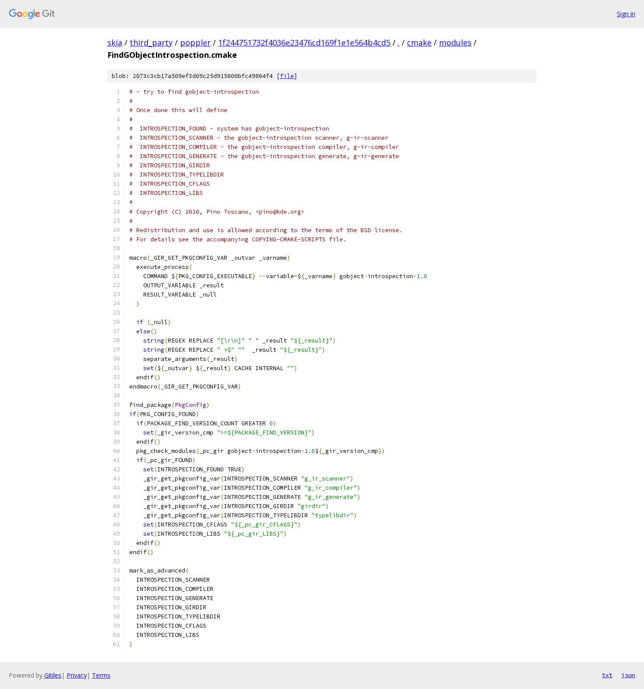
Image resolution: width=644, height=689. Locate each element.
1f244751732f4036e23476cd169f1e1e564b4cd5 (304, 42)
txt (607, 675)
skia (114, 42)
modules (455, 42)
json (628, 675)
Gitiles (52, 675)
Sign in (626, 14)
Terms (101, 675)
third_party (151, 42)
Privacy (77, 675)
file (287, 76)
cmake (419, 42)
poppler (195, 42)
